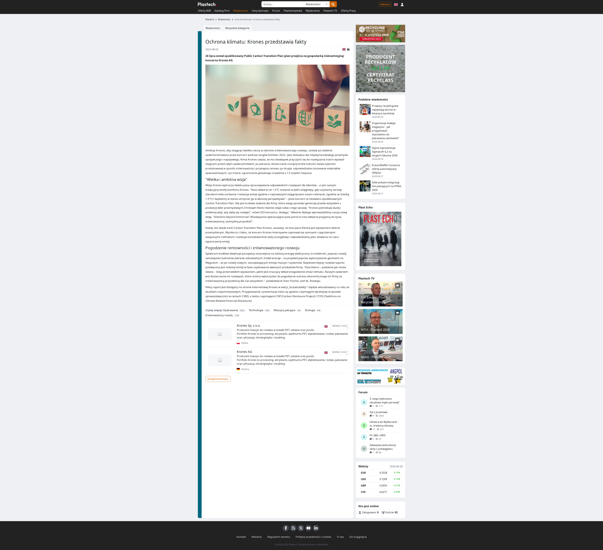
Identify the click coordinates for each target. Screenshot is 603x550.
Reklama (385, 4)
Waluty (363, 466)
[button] (402, 4)
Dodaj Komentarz (217, 379)
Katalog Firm (222, 10)
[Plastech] (207, 4)
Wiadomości (240, 10)
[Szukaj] (333, 4)
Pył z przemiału (379, 412)
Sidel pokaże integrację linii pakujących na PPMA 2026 (386, 186)
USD (363, 479)
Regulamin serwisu (278, 537)
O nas (340, 537)
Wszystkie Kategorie (237, 28)
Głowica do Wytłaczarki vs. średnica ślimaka (383, 423)
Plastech (209, 19)
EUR (363, 472)
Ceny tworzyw (260, 10)
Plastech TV (330, 10)
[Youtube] (308, 528)
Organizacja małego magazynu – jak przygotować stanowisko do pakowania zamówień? (385, 130)
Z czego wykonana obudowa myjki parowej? (384, 400)
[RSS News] (293, 528)
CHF (363, 492)
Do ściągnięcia (358, 537)
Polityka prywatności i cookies (313, 537)
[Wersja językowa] (396, 4)
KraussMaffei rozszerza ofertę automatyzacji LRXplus (386, 168)
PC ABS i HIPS (378, 435)
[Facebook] (286, 528)
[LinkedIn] (316, 528)
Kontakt (241, 537)
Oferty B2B (204, 10)
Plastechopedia (293, 10)
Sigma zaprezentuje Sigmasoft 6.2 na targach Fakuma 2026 (384, 151)
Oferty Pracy (348, 10)
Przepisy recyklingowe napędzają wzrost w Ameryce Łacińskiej (385, 109)
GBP (363, 485)
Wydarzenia (313, 10)
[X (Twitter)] (301, 528)
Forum (276, 10)
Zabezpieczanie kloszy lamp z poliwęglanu (383, 447)
